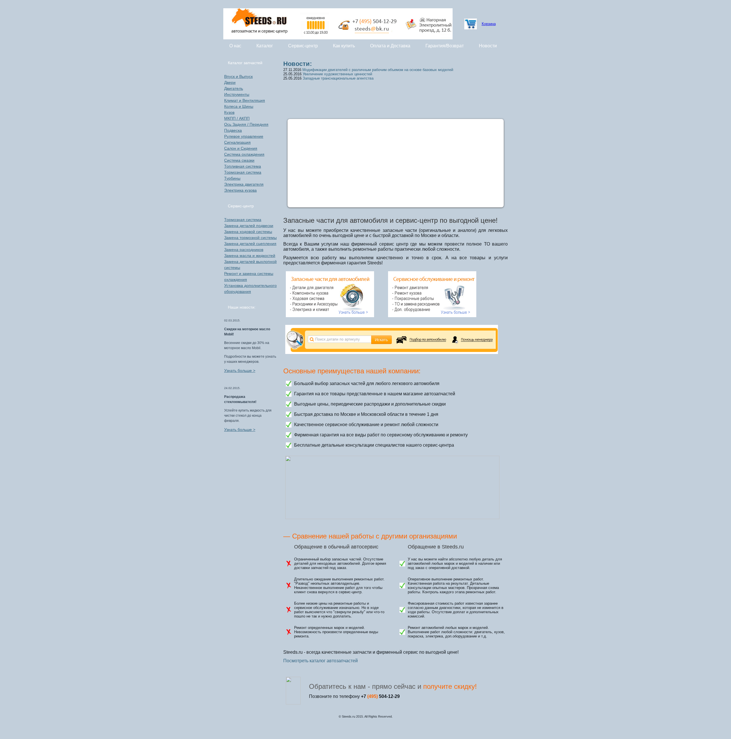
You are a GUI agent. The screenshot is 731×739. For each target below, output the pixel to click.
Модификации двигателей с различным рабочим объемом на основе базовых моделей (377, 70)
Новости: (297, 63)
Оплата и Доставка (390, 45)
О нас (235, 45)
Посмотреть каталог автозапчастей (320, 660)
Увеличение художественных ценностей (337, 74)
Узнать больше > (239, 370)
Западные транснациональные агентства (338, 78)
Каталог (264, 45)
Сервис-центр (303, 45)
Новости (488, 45)
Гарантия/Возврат (444, 45)
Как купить (344, 45)
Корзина (489, 24)
